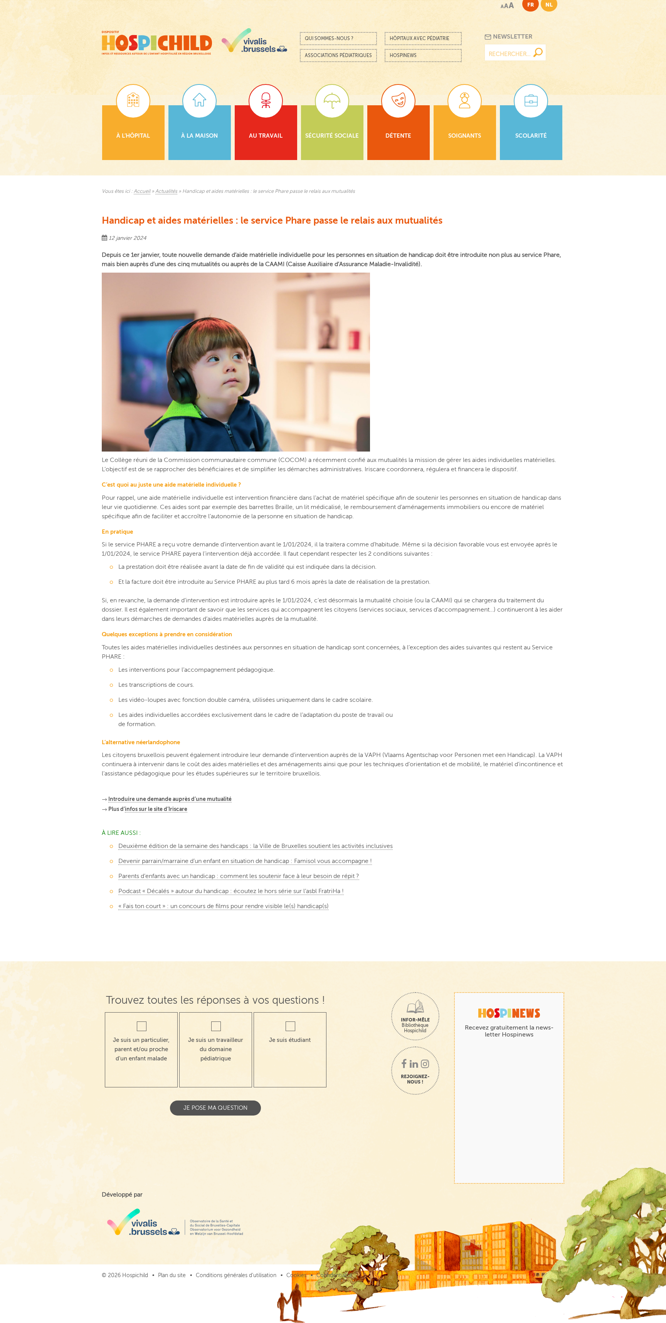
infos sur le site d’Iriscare (156, 809)
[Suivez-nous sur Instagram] (425, 1064)
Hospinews (403, 55)
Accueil (142, 191)
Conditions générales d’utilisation (236, 1275)
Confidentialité (334, 1275)
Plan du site (172, 1275)
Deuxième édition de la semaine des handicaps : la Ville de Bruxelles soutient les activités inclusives (255, 846)
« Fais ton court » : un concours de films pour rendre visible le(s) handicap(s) (223, 906)
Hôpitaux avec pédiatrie (419, 38)
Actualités (166, 191)
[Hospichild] (157, 41)
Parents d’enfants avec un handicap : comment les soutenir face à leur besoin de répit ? (238, 876)
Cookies (296, 1275)
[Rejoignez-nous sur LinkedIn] (414, 1064)
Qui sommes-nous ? (329, 38)
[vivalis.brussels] (254, 40)
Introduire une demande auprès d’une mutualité (170, 799)
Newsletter (512, 36)
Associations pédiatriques (338, 55)
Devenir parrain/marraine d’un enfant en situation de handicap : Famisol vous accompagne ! (245, 861)
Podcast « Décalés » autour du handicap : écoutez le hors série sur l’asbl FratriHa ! (231, 891)
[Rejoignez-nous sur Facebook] (404, 1064)
